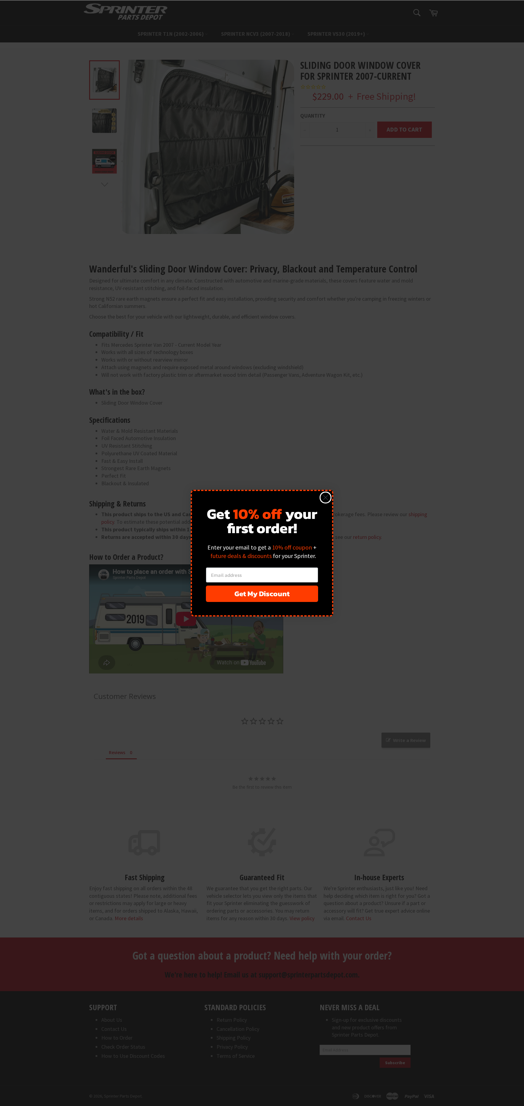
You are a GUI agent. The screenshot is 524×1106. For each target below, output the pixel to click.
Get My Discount (262, 593)
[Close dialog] (325, 497)
